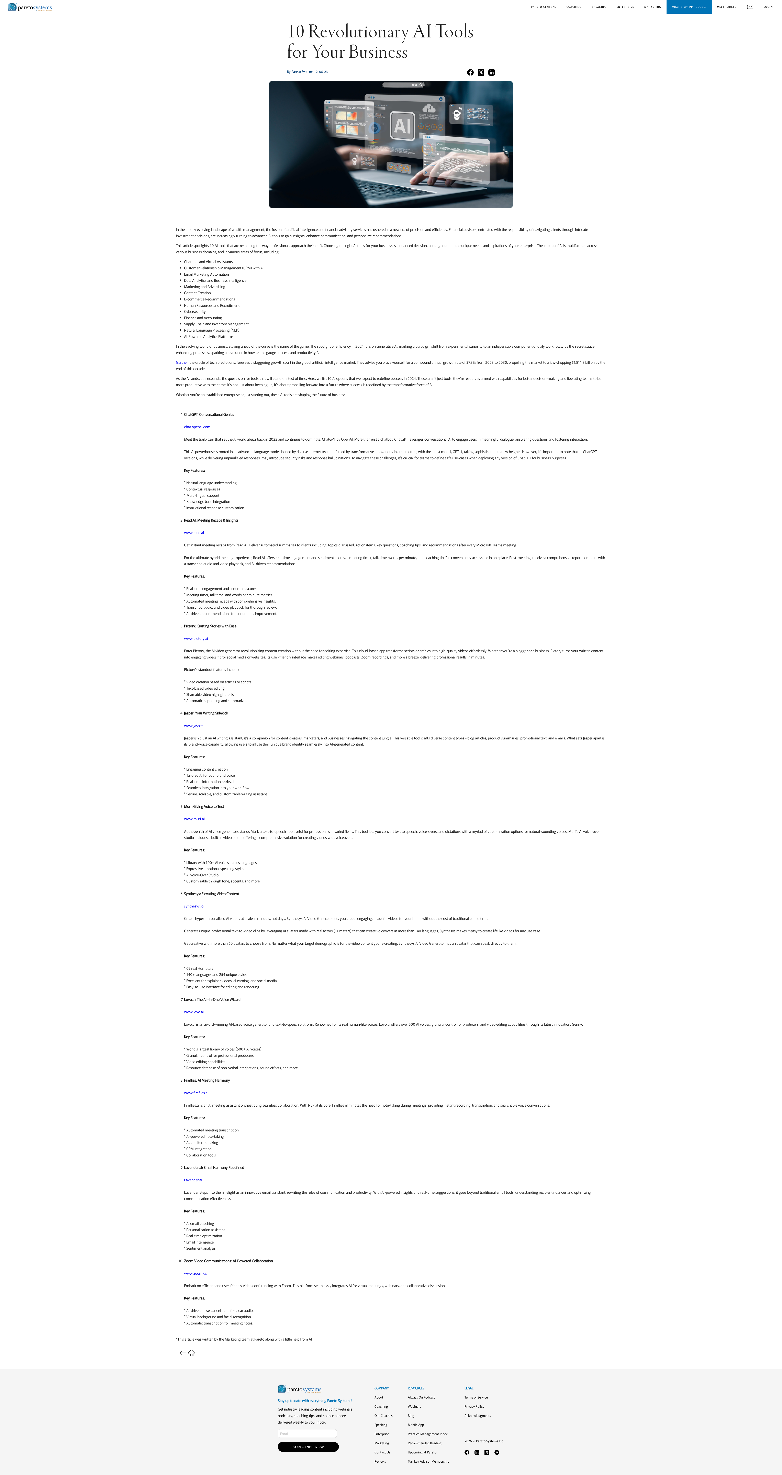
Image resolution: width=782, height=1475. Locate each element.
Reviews (380, 1461)
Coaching (381, 1406)
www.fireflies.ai (196, 1092)
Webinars (414, 1406)
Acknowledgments (478, 1415)
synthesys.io (193, 905)
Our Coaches (384, 1415)
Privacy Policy (474, 1406)
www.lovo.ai (194, 1011)
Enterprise (382, 1433)
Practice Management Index (428, 1433)
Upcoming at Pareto (422, 1452)
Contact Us (382, 1452)
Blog (411, 1415)
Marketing (382, 1442)
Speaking (381, 1424)
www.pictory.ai (196, 638)
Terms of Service (476, 1397)
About (379, 1397)
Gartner (182, 362)
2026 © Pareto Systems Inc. (484, 1440)
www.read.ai (194, 532)
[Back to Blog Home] (187, 1352)
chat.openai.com (197, 426)
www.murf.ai (194, 818)
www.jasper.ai (195, 725)
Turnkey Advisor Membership (428, 1461)
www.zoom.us (195, 1273)
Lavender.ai (193, 1179)
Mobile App (416, 1424)
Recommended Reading (425, 1442)
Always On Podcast (421, 1397)
